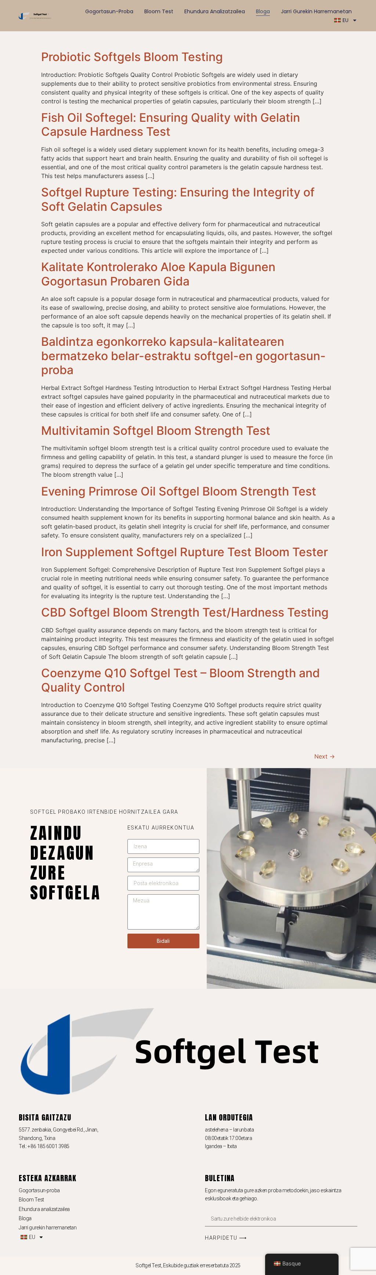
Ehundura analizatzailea (214, 11)
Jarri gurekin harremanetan (316, 11)
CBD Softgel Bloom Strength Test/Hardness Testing (185, 612)
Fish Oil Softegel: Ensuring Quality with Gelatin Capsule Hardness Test (170, 124)
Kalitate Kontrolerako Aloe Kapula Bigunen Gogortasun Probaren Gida (158, 274)
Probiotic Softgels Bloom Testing (132, 57)
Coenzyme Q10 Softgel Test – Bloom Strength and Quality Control (180, 680)
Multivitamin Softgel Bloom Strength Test (155, 430)
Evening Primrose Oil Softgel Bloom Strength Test (178, 491)
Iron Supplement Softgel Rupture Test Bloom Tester (184, 552)
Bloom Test (158, 11)
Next (324, 756)
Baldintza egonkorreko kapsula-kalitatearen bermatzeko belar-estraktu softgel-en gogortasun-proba (183, 355)
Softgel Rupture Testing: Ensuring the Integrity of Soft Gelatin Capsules (178, 199)
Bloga (263, 11)
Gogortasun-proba (109, 11)
